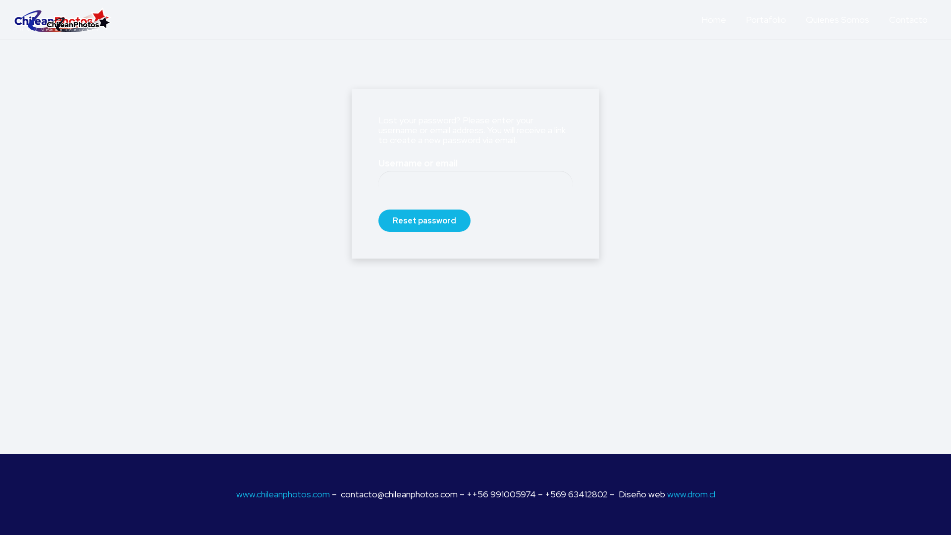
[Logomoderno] (62, 19)
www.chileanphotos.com (283, 494)
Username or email (418, 163)
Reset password (424, 220)
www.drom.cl (691, 494)
